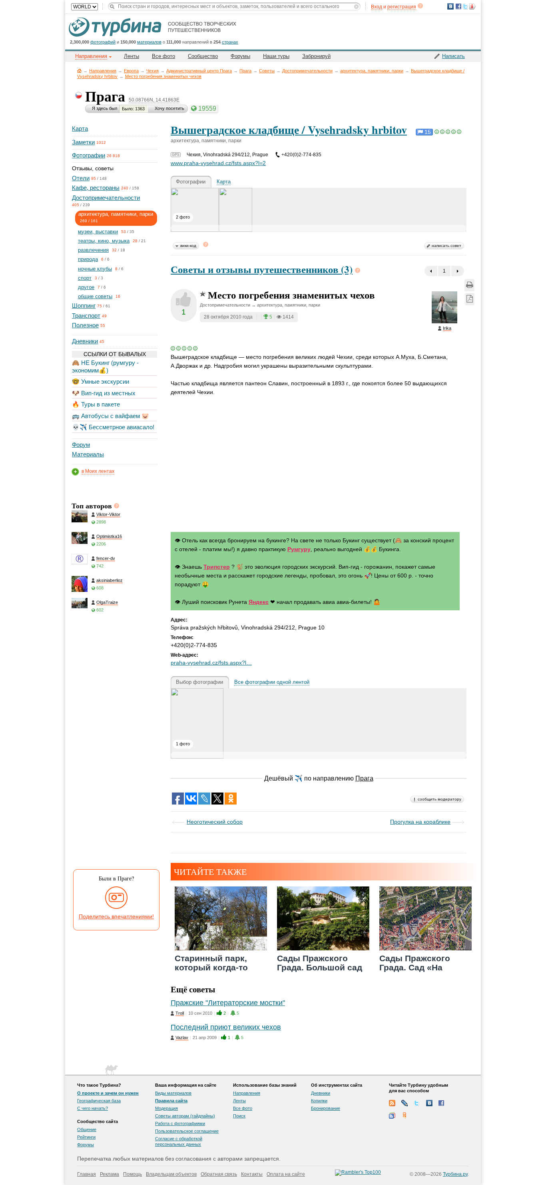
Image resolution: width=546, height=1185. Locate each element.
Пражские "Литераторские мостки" (228, 1003)
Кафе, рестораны (96, 187)
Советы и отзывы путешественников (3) (262, 269)
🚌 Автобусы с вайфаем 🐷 (110, 415)
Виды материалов (173, 1093)
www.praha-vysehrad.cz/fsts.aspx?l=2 (218, 163)
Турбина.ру (455, 1174)
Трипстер (216, 567)
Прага (245, 70)
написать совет (446, 245)
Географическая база (99, 1100)
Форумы (240, 56)
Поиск (239, 1115)
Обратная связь (219, 1174)
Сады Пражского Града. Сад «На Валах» (414, 967)
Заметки (83, 142)
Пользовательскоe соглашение (187, 1131)
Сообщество (203, 56)
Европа (131, 70)
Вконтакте (429, 1103)
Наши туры (276, 56)
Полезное (85, 325)
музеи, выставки (98, 232)
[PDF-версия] (469, 299)
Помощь (132, 1174)
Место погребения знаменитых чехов (163, 76)
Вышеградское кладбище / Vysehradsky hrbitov (289, 129)
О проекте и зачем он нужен (108, 1093)
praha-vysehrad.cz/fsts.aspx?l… (211, 662)
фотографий (103, 42)
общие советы (95, 296)
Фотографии (88, 155)
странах (230, 42)
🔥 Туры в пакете (96, 404)
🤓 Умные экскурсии (100, 381)
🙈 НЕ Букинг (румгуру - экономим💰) (105, 366)
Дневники (85, 341)
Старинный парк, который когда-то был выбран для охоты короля (211, 972)
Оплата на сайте (286, 1174)
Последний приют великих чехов (226, 1027)
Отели (81, 178)
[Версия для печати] (469, 285)
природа (88, 259)
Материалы (88, 454)
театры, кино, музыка (104, 241)
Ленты (131, 56)
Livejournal (404, 1103)
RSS (392, 1103)
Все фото (163, 56)
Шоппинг (84, 305)
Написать (453, 56)
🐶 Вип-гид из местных (104, 393)
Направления (102, 70)
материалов (149, 42)
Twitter (417, 1103)
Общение (86, 1129)
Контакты (252, 1174)
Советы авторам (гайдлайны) (185, 1115)
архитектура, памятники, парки (371, 70)
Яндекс (259, 602)
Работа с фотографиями (180, 1123)
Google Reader (392, 1115)
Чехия (152, 70)
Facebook (441, 1103)
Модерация (166, 1108)
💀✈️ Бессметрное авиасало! (113, 427)
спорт (85, 278)
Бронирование (325, 1108)
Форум (81, 444)
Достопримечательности (307, 70)
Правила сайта (171, 1100)
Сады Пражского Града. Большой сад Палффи (319, 967)
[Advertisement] (114, 744)
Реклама (109, 1174)
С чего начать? (92, 1108)
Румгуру (299, 549)
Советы (267, 70)
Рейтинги (86, 1137)
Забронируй (316, 56)
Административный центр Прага (199, 70)
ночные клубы (95, 269)
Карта (80, 128)
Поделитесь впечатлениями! (116, 916)
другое (86, 287)
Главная (79, 70)
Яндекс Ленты (404, 1115)
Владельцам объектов (171, 1174)
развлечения (93, 250)
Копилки (319, 1100)
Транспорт (86, 315)
